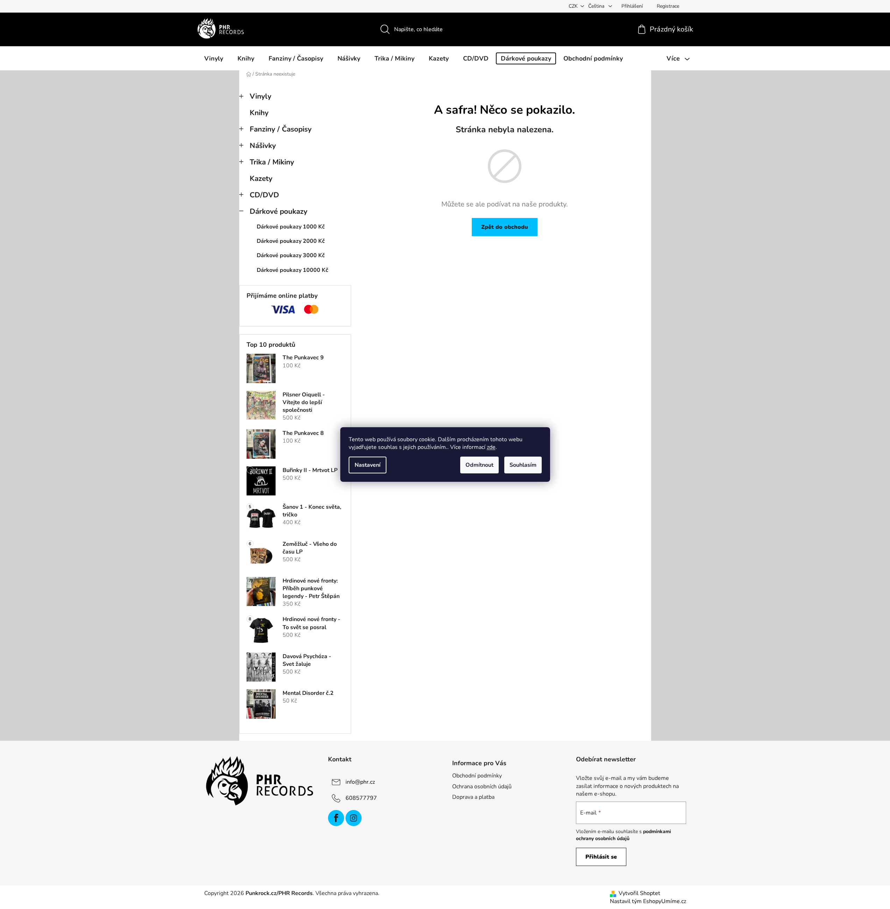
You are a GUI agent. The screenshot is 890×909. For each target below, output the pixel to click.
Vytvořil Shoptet (639, 893)
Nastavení (367, 465)
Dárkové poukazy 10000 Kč (292, 270)
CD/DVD (264, 195)
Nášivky (263, 145)
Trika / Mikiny (272, 162)
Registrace (668, 6)
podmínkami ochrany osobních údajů (623, 835)
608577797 (361, 798)
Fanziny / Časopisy (281, 129)
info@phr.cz (360, 782)
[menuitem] (213, 58)
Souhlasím (523, 465)
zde (491, 447)
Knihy (259, 113)
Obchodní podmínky (477, 776)
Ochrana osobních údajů (482, 786)
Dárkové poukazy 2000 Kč (291, 241)
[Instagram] (354, 818)
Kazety (261, 178)
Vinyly (260, 96)
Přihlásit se (601, 857)
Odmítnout (479, 465)
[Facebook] (336, 818)
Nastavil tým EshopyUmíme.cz (648, 901)
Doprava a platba (473, 797)
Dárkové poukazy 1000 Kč (291, 227)
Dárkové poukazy (278, 211)
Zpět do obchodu (504, 227)
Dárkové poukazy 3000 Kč (291, 255)
